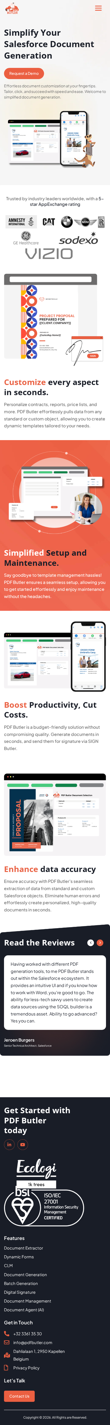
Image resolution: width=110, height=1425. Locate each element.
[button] (90, 942)
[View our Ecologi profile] (36, 1170)
